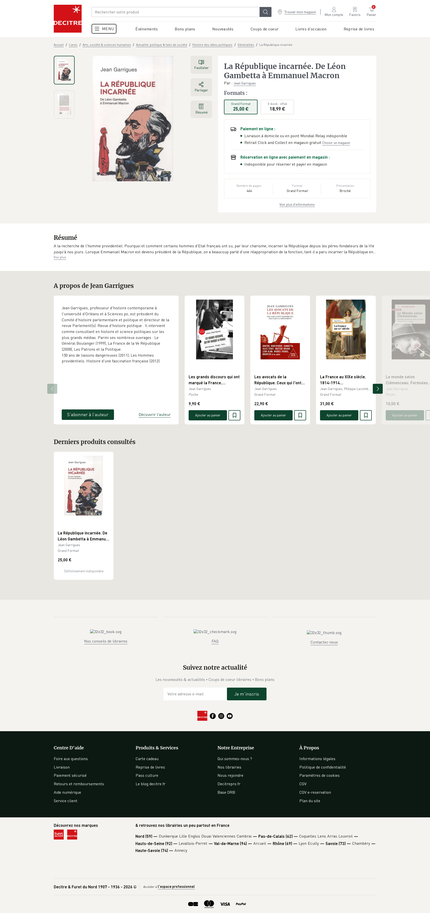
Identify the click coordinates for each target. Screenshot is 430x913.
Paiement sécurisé (70, 775)
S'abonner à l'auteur (87, 414)
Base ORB (226, 792)
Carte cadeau (147, 758)
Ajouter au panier (207, 415)
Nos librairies (229, 767)
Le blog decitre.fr (150, 783)
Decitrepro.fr (228, 783)
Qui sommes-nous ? (234, 758)
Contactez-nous (324, 642)
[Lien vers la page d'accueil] (68, 19)
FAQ (215, 641)
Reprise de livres (150, 767)
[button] (215, 249)
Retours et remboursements (79, 783)
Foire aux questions (71, 758)
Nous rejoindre (230, 775)
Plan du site (309, 800)
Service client (65, 800)
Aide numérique (67, 792)
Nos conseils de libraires (105, 641)
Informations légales (317, 758)
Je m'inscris (246, 694)
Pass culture (147, 775)
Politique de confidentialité (322, 767)
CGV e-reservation (315, 792)
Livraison (62, 767)
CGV (303, 783)
